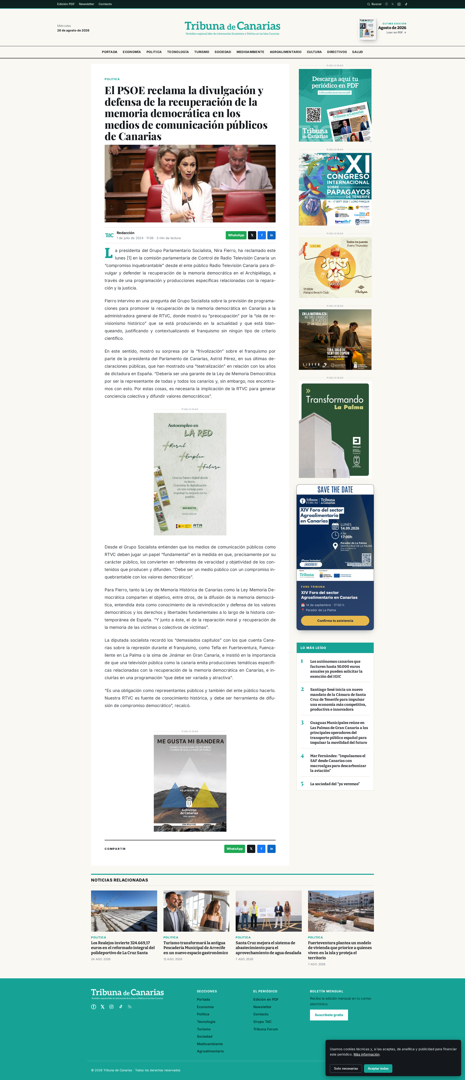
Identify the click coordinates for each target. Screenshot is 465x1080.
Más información (367, 1054)
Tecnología (178, 52)
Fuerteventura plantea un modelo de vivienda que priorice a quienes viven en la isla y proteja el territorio (340, 950)
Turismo (201, 52)
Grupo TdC (262, 1021)
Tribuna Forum (265, 1029)
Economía (132, 52)
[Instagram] (399, 4)
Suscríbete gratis (329, 1015)
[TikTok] (406, 4)
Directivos (337, 52)
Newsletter (86, 4)
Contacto (105, 4)
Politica (154, 52)
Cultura (314, 52)
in (271, 235)
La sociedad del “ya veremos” (335, 784)
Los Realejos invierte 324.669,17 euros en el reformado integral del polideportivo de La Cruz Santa (123, 948)
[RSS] (129, 1006)
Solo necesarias (346, 1068)
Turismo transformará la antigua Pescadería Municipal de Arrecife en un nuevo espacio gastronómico (195, 948)
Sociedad (223, 52)
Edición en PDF (266, 999)
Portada (109, 52)
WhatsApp (236, 235)
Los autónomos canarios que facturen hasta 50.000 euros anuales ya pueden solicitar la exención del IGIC (336, 669)
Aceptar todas (378, 1068)
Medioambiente (250, 52)
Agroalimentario (286, 52)
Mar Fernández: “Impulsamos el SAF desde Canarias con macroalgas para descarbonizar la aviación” (338, 763)
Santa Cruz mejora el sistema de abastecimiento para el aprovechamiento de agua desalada (268, 948)
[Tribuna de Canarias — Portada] (232, 28)
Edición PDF (66, 4)
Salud (357, 52)
